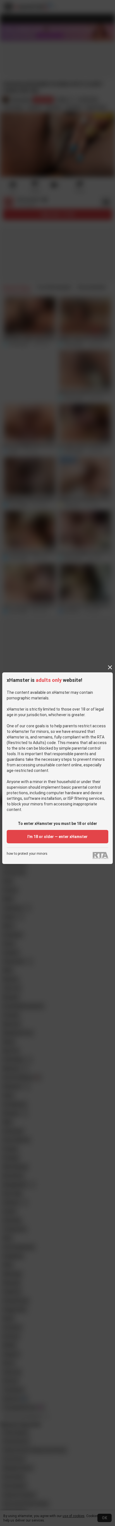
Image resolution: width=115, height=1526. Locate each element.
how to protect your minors (27, 854)
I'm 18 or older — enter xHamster (57, 836)
